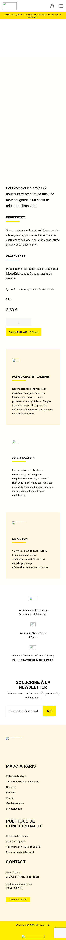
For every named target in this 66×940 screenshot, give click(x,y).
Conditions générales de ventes (23, 846)
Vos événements (15, 803)
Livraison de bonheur (17, 836)
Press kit (10, 792)
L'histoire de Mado (16, 776)
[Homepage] (16, 742)
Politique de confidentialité (20, 852)
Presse (10, 798)
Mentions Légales (15, 841)
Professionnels (14, 808)
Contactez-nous (18, 899)
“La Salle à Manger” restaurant (22, 781)
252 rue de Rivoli (15, 876)
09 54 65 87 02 (14, 888)
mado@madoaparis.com (19, 884)
